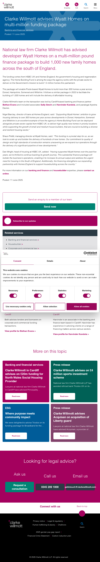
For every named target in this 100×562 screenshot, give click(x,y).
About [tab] (83, 261)
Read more (19, 397)
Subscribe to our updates (24, 221)
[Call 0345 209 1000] (76, 4)
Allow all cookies (81, 306)
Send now (50, 206)
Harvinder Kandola (66, 105)
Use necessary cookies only (18, 306)
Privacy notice (39, 521)
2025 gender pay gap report (48, 532)
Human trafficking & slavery (44, 525)
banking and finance (39, 170)
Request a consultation (19, 487)
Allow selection (50, 306)
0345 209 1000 (50, 487)
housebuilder (60, 170)
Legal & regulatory (55, 521)
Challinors (62, 525)
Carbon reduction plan (61, 536)
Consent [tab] (17, 261)
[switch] (37, 296)
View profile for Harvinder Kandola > (71, 334)
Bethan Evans (10, 105)
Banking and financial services (19, 30)
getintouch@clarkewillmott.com (80, 487)
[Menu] (95, 4)
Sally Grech (46, 105)
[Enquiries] (67, 4)
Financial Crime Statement (38, 536)
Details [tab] (50, 261)
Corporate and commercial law (23, 248)
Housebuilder (15, 244)
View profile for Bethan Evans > (20, 331)
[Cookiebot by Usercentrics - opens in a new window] (85, 253)
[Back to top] (82, 513)
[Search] (86, 4)
